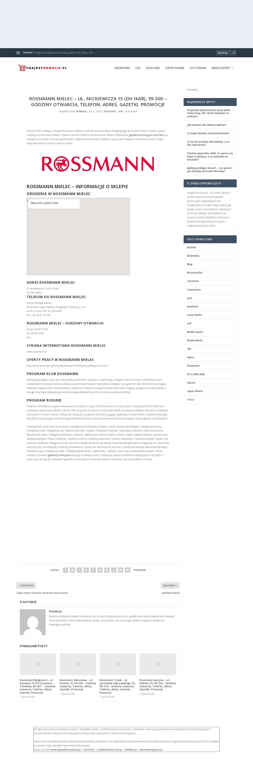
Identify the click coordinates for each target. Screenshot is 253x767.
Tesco (190, 399)
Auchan (191, 247)
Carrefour (193, 281)
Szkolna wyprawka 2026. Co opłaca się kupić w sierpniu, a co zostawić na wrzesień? (210, 156)
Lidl (138, 68)
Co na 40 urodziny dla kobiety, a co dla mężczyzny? (208, 143)
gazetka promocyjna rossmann (146, 135)
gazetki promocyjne (59, 455)
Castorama (198, 68)
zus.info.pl (88, 749)
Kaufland (153, 68)
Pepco (190, 357)
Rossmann (110, 111)
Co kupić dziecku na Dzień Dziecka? (208, 133)
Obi (189, 348)
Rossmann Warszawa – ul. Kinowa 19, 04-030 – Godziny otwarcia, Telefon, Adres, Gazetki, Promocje (78, 684)
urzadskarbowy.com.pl (109, 749)
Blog (189, 264)
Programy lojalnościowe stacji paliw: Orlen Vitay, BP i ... (65, 52)
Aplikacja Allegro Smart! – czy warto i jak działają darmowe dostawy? (209, 169)
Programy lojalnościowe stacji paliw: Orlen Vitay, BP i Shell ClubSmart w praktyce (209, 113)
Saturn (191, 382)
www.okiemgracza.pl (151, 749)
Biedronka (122, 68)
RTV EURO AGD (196, 374)
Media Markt (195, 340)
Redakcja (81, 111)
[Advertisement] (103, 24)
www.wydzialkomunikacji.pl (66, 749)
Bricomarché (194, 272)
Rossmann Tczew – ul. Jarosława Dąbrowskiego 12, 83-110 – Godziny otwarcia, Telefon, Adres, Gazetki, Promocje (117, 686)
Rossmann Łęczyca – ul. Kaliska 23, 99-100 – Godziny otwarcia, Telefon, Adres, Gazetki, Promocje (158, 684)
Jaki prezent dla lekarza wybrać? (206, 124)
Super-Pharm (174, 68)
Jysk (189, 298)
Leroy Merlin (194, 315)
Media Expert (221, 68)
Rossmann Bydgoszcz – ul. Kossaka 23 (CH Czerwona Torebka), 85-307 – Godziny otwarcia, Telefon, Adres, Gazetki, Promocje (38, 686)
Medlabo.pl (131, 749)
